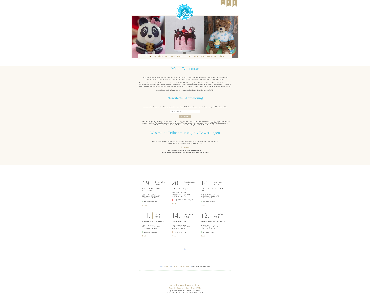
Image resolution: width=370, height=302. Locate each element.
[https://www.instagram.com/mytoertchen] (229, 1)
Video (199, 288)
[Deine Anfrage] (223, 1)
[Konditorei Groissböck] (179, 266)
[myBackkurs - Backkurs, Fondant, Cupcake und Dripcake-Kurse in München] (185, 21)
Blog (187, 288)
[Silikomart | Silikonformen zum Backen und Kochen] (164, 266)
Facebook (172, 288)
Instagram (180, 288)
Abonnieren (185, 116)
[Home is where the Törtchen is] (235, 1)
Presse (193, 288)
